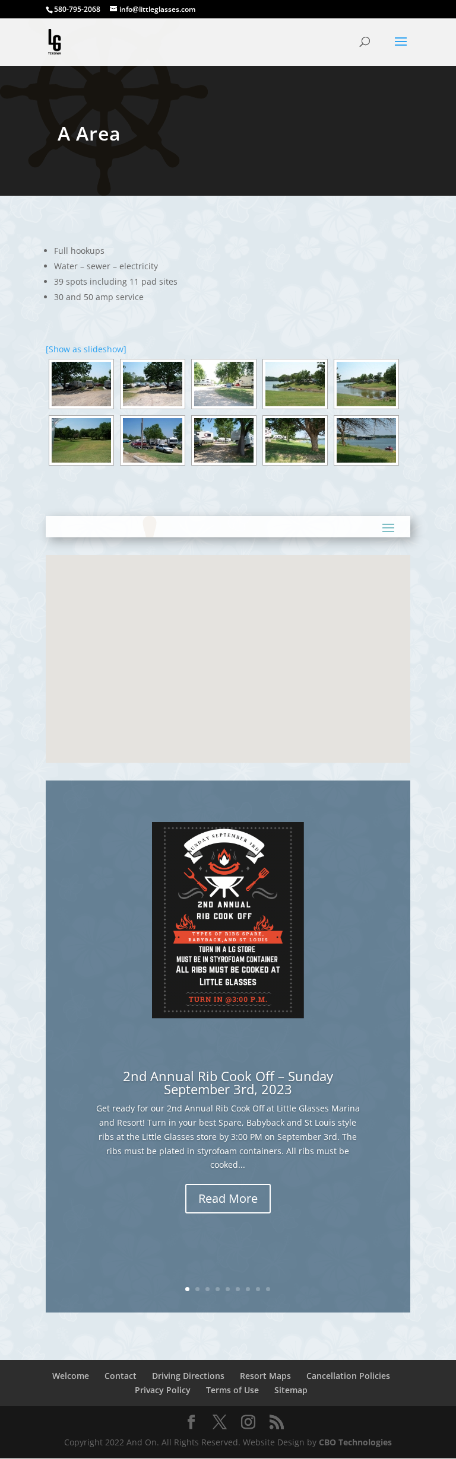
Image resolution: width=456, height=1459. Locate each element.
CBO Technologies (355, 1442)
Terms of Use (232, 1390)
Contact (120, 1375)
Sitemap (291, 1390)
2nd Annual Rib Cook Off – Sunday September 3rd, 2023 (228, 1082)
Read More (228, 1198)
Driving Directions (188, 1375)
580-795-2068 (77, 9)
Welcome (70, 1375)
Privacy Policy (163, 1390)
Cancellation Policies (348, 1375)
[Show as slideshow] (86, 349)
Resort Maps (265, 1375)
